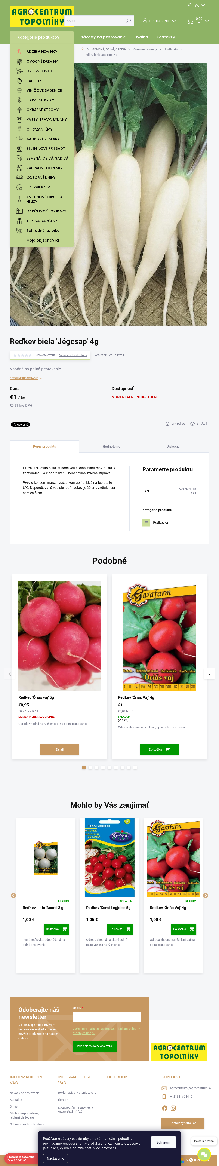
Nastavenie (55, 1158)
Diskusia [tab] (173, 446)
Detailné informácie (24, 378)
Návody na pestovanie (24, 1093)
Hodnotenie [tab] (111, 446)
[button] (84, 767)
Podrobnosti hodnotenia (73, 355)
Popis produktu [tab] (44, 446)
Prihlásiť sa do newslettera (94, 1046)
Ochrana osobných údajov (27, 1124)
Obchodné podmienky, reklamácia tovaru (24, 1115)
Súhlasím (163, 1142)
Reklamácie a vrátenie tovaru (77, 1092)
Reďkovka (160, 523)
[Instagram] (173, 1107)
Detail (60, 749)
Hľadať (128, 20)
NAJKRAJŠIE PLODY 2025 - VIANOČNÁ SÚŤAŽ (76, 1110)
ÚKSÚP (63, 1100)
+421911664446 (181, 1096)
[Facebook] (164, 1107)
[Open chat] (204, 1156)
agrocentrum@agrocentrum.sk (190, 1088)
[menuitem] (43, 52)
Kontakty (16, 1099)
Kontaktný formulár (183, 1123)
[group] (46, 895)
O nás (14, 1106)
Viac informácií (104, 1148)
